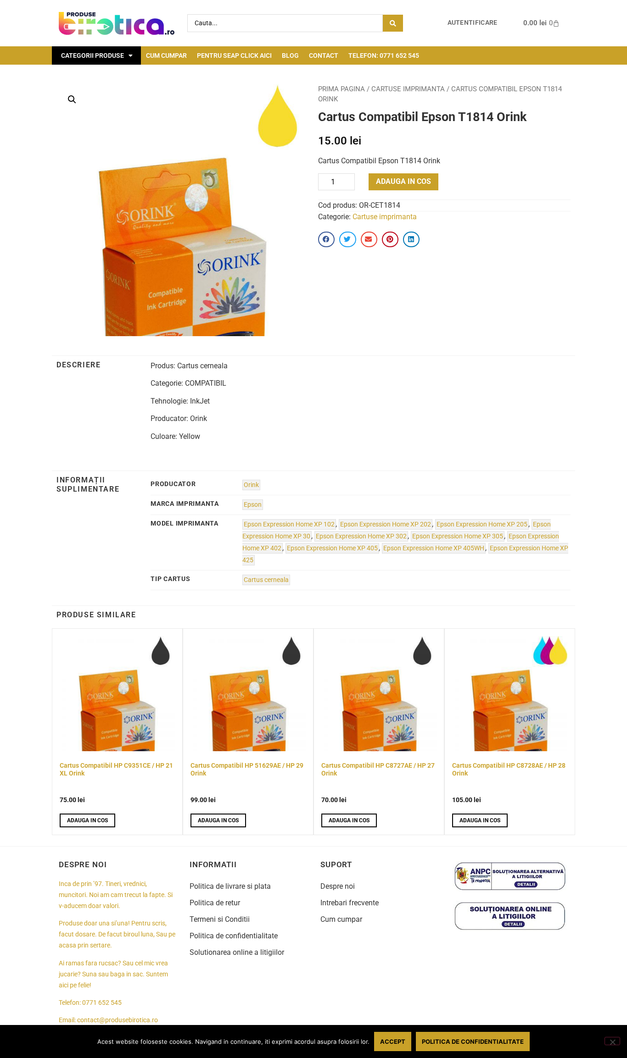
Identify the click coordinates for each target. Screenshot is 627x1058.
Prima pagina (341, 89)
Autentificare (473, 23)
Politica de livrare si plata (230, 886)
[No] (612, 1041)
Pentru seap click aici (234, 55)
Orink (251, 485)
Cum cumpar (166, 55)
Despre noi (337, 886)
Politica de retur (215, 902)
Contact (323, 55)
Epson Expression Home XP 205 (482, 524)
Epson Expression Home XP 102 (289, 524)
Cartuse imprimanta (408, 89)
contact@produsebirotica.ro (117, 1020)
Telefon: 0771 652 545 (383, 55)
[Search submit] (393, 23)
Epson (253, 505)
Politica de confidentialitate (234, 935)
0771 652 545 (102, 1003)
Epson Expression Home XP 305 (457, 536)
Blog (290, 55)
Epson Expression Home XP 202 (385, 524)
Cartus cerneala (266, 580)
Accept (392, 1041)
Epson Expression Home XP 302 (361, 536)
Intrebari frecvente (349, 902)
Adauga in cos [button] (87, 820)
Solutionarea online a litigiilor (237, 952)
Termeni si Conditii (220, 919)
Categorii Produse (92, 55)
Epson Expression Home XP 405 (332, 548)
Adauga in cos (403, 181)
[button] (72, 99)
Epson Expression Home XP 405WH (433, 548)
